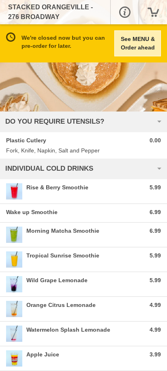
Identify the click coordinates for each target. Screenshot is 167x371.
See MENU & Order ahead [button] (138, 43)
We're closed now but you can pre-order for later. (63, 41)
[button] (124, 12)
